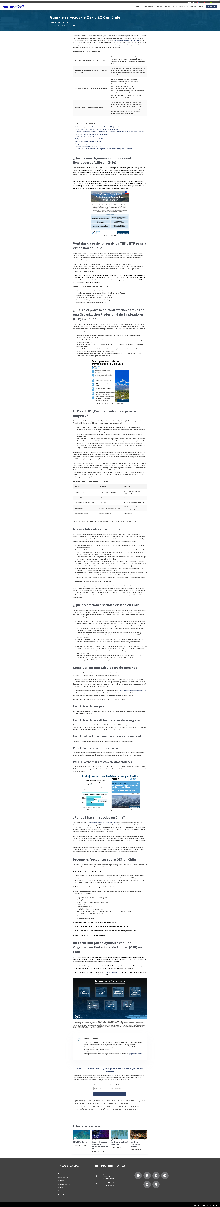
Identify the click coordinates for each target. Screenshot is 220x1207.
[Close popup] (146, 530)
